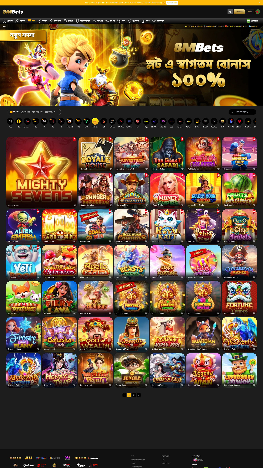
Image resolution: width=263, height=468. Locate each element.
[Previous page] (124, 395)
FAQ (163, 460)
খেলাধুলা (70, 21)
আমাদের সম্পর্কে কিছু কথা (138, 460)
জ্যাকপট (22, 21)
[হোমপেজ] (13, 11)
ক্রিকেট (44, 21)
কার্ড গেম (100, 21)
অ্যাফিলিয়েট (160, 21)
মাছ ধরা (112, 21)
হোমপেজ (9, 21)
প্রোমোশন (254, 21)
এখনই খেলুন (41, 172)
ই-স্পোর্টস (136, 21)
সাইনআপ (239, 11)
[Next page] (139, 395)
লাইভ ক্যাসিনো (85, 21)
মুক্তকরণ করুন (172, 3)
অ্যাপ (147, 21)
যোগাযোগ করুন (166, 463)
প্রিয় (41, 165)
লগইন (250, 11)
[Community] (230, 11)
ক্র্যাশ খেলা (57, 21)
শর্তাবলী (133, 464)
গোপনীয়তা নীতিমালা (137, 467)
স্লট (33, 21)
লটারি (123, 21)
